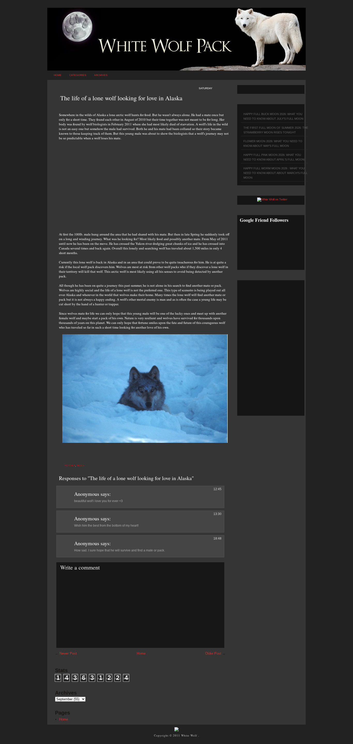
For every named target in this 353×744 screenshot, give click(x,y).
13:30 (217, 514)
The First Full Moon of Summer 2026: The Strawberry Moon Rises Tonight (275, 130)
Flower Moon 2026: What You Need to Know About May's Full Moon (272, 143)
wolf (80, 465)
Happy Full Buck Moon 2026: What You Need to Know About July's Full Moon (273, 116)
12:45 (217, 489)
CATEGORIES (77, 75)
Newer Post (68, 653)
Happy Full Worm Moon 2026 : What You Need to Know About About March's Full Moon (275, 173)
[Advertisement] (144, 183)
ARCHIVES (101, 75)
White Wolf (189, 735)
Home (58, 75)
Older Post (213, 653)
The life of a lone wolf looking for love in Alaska (121, 98)
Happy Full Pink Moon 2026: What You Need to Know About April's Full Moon (273, 157)
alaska (70, 465)
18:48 (217, 538)
